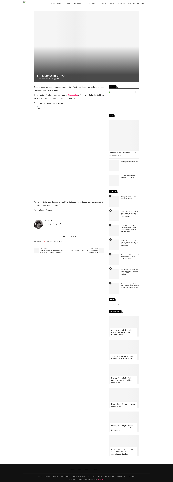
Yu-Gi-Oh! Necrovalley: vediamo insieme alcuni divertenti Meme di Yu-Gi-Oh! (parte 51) (129, 228)
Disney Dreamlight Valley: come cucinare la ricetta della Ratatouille (124, 428)
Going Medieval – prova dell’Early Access (128, 197)
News (59, 3)
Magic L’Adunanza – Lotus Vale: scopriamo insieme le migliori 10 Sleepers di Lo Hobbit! (129, 272)
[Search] (149, 3)
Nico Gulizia (45, 79)
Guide (112, 3)
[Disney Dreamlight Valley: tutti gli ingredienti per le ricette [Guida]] (124, 326)
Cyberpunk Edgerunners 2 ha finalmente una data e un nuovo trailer (130, 256)
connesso (44, 241)
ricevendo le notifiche (115, 305)
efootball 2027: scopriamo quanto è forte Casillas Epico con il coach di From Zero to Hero (129, 213)
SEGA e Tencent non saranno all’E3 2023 (128, 176)
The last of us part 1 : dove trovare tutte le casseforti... (122, 357)
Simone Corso (100, 479)
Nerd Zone (131, 3)
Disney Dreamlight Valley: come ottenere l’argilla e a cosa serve (122, 380)
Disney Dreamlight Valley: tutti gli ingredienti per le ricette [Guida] (122, 332)
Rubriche (103, 3)
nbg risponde (121, 3)
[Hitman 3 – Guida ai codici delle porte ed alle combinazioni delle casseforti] (124, 445)
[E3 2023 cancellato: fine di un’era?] (114, 165)
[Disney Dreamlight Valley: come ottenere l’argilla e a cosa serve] (124, 374)
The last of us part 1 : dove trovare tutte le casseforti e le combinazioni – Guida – (130, 285)
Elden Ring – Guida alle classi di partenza (123, 405)
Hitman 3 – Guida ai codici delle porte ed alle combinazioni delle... (122, 452)
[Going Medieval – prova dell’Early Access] (114, 201)
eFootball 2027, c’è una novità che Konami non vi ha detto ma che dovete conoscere (129, 243)
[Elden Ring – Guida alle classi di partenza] (124, 398)
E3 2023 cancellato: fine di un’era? (129, 162)
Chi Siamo (140, 3)
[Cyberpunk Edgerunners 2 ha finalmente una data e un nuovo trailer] (114, 259)
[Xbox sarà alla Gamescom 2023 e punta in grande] (124, 135)
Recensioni (78, 3)
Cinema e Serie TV (91, 3)
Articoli (67, 3)
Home (53, 3)
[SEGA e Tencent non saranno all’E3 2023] (114, 180)
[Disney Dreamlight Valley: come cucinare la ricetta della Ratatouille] (124, 422)
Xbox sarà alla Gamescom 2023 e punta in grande (122, 154)
